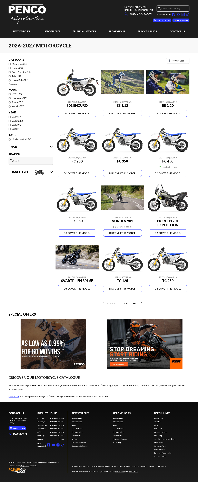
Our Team (158, 429)
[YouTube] (178, 14)
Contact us (14, 396)
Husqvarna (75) (19, 98)
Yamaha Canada (160, 456)
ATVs (74, 425)
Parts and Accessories (162, 453)
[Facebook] (174, 14)
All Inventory (77, 418)
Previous (112, 303)
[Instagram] (183, 14)
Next (135, 303)
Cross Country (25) (21, 72)
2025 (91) (16, 124)
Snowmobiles (77, 432)
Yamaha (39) (18, 106)
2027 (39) (16, 116)
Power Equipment (79, 442)
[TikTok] (187, 14)
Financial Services (84, 31)
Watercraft (76, 436)
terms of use (133, 471)
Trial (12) (16, 76)
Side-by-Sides (77, 429)
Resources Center (161, 432)
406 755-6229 (141, 14)
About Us (157, 422)
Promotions (117, 31)
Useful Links (162, 413)
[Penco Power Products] (27, 14)
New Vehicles (21, 31)
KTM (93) (17, 94)
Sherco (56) (17, 102)
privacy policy (120, 471)
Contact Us (177, 31)
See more (13, 84)
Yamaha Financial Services (164, 439)
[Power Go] (34, 470)
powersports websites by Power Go (46, 462)
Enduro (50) (17, 68)
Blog (156, 425)
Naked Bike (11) (20, 80)
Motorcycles (77, 422)
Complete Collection (80, 446)
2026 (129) (17, 120)
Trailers (75, 439)
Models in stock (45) (22, 139)
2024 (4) (16, 128)
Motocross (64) (19, 64)
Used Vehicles (51, 31)
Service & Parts (147, 31)
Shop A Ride (24, 466)
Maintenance (159, 449)
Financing (117, 442)
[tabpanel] (51, 428)
